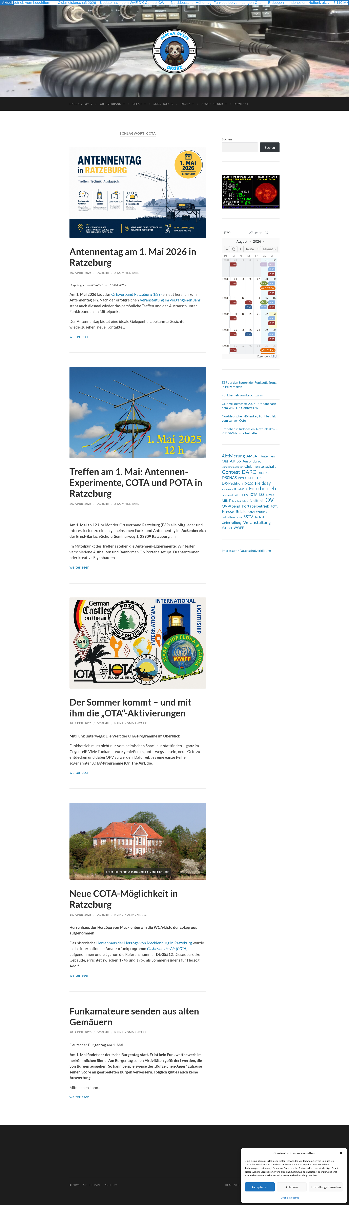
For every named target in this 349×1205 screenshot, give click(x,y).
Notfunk (257, 500)
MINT (226, 501)
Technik (260, 517)
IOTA (254, 494)
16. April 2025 (80, 914)
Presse (228, 511)
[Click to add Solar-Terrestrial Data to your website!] (251, 207)
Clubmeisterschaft (260, 466)
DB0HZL (263, 472)
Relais (137, 103)
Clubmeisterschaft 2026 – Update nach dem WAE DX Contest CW (63, 3)
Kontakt (241, 103)
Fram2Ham (227, 489)
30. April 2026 (80, 272)
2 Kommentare (126, 272)
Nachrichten (240, 501)
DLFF (251, 478)
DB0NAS (229, 477)
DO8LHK (103, 272)
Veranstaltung (257, 522)
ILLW (245, 494)
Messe (270, 494)
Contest (231, 471)
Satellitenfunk (257, 512)
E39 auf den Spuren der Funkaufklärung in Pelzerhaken (249, 384)
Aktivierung (233, 455)
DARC (249, 471)
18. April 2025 (80, 723)
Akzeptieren (260, 1187)
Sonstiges (161, 103)
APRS (225, 461)
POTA (274, 506)
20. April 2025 (80, 503)
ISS (261, 494)
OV (269, 499)
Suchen (227, 139)
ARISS (235, 461)
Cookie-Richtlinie (290, 1197)
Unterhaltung (232, 522)
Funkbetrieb (262, 488)
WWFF (239, 527)
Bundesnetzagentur (232, 467)
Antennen (268, 456)
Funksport (227, 495)
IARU (237, 495)
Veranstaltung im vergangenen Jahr (170, 300)
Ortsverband (110, 103)
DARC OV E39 (79, 103)
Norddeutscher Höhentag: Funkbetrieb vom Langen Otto (168, 3)
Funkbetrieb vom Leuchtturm (242, 395)
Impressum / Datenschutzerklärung (246, 550)
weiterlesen (79, 336)
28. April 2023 (80, 1032)
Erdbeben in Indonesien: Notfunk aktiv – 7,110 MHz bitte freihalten (273, 3)
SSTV (248, 516)
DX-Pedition (232, 483)
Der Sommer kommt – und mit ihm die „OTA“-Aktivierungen (130, 707)
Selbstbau (228, 517)
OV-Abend (231, 505)
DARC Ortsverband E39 (99, 1185)
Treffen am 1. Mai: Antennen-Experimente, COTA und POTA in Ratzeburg (135, 482)
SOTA (239, 517)
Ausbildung (252, 461)
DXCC (248, 483)
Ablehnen (291, 1187)
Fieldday (263, 483)
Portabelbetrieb (255, 506)
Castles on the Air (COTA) (167, 948)
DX (259, 478)
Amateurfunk (212, 103)
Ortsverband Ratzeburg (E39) (136, 294)
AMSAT (252, 456)
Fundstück (240, 489)
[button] (341, 1153)
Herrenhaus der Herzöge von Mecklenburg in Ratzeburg (144, 943)
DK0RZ (185, 103)
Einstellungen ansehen (326, 1187)
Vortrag (227, 527)
